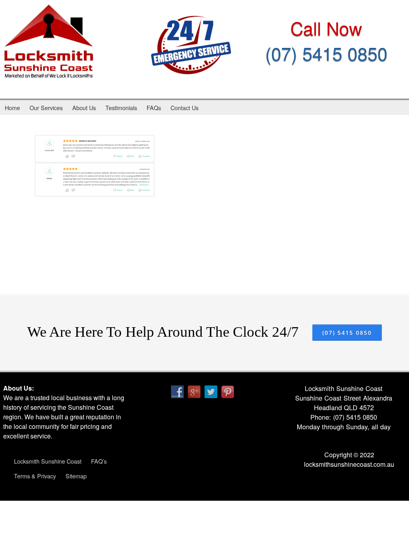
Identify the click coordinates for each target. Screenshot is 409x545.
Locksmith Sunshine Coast (47, 461)
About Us (84, 107)
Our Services (46, 107)
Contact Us (185, 107)
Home (12, 107)
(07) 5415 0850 (326, 53)
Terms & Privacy (35, 476)
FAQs (154, 107)
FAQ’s (99, 461)
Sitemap (76, 476)
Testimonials (121, 107)
